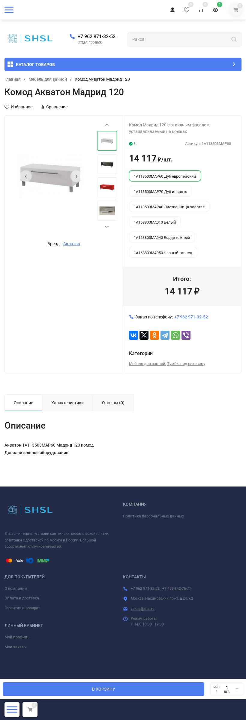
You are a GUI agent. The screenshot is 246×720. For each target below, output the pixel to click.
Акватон (71, 244)
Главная (12, 79)
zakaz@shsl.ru (142, 609)
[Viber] (186, 335)
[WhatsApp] (175, 335)
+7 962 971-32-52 (97, 36)
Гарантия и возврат (22, 608)
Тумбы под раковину (186, 363)
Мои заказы (15, 647)
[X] (144, 335)
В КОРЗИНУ (103, 689)
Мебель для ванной (47, 79)
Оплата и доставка (21, 598)
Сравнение (57, 106)
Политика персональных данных (153, 516)
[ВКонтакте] (133, 335)
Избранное (21, 106)
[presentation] (26, 176)
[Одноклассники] (154, 335)
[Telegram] (165, 335)
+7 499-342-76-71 (176, 588)
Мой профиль (16, 637)
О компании (15, 588)
